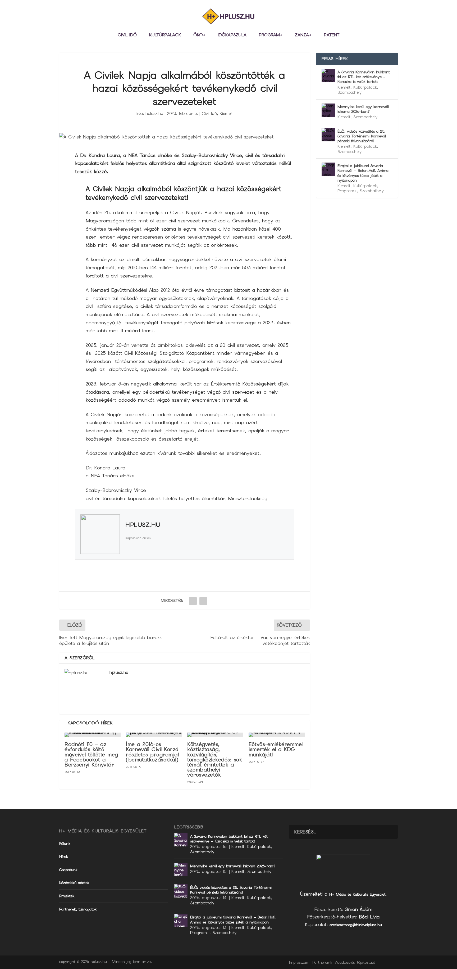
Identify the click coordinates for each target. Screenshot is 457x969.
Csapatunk (68, 869)
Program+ (270, 35)
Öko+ (199, 35)
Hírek (63, 856)
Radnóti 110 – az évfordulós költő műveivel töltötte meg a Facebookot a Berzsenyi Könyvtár (91, 754)
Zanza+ (303, 35)
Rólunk (64, 843)
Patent (331, 35)
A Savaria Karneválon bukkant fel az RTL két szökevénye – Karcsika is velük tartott (363, 77)
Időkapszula (232, 35)
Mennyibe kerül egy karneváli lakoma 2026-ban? (363, 109)
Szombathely (349, 92)
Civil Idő (127, 35)
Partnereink (322, 962)
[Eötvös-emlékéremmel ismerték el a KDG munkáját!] (277, 735)
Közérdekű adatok (74, 882)
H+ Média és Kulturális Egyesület (357, 894)
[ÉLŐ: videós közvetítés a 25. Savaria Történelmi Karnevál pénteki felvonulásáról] (328, 134)
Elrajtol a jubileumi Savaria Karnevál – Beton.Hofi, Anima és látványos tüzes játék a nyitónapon (363, 173)
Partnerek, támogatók (78, 909)
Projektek (66, 896)
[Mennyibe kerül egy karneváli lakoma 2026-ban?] (328, 110)
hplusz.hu (154, 113)
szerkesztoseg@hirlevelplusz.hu (356, 924)
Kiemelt (226, 113)
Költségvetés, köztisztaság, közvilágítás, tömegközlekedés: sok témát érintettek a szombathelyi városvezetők (214, 759)
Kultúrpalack (165, 35)
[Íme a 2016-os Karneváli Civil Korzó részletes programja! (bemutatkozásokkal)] (154, 735)
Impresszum (299, 962)
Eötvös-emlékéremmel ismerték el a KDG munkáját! (276, 749)
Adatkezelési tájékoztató (355, 962)
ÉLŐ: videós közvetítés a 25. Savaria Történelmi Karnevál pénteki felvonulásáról (361, 136)
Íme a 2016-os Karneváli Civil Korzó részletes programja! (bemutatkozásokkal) (152, 752)
